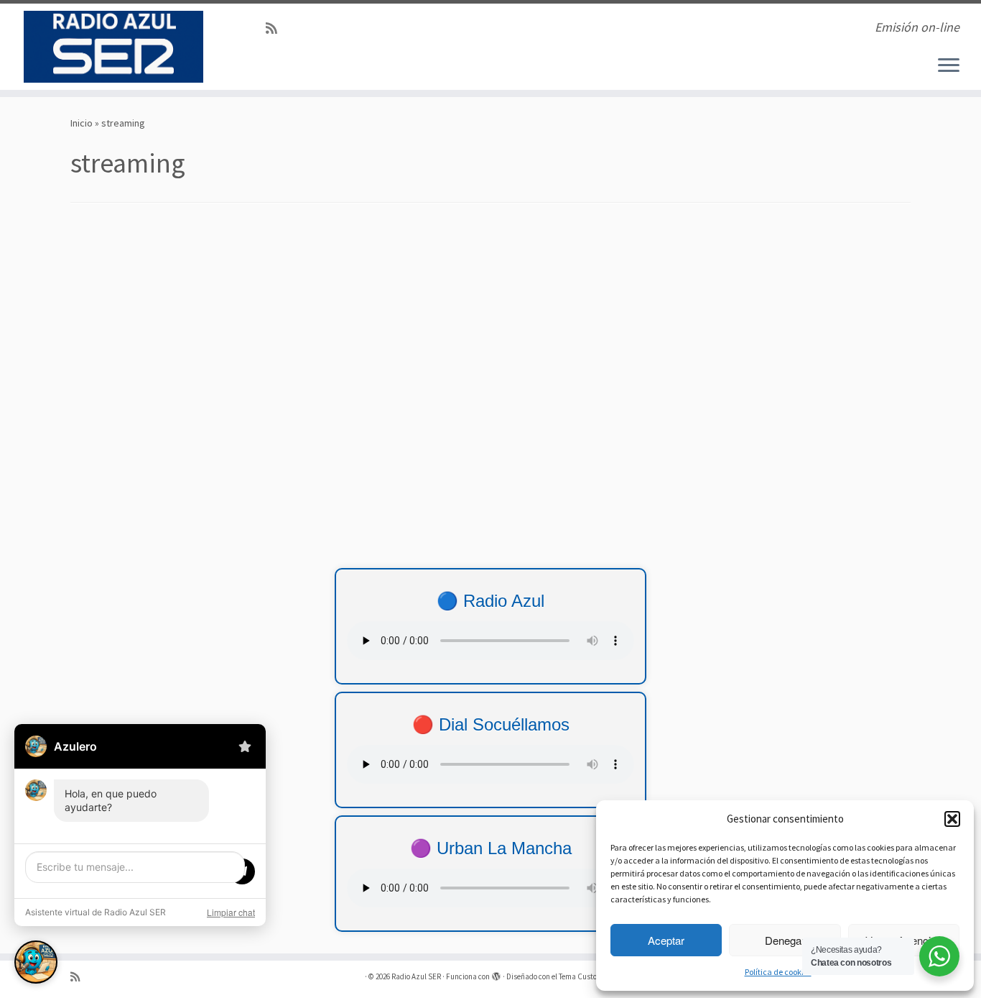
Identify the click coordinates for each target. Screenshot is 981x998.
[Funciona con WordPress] (496, 974)
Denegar (785, 940)
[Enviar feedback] (245, 746)
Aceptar (666, 940)
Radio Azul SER (416, 976)
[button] (952, 819)
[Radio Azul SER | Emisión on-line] (113, 47)
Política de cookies (778, 971)
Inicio (81, 122)
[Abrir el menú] (948, 66)
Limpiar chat (231, 912)
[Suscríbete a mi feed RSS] (276, 28)
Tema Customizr (586, 976)
